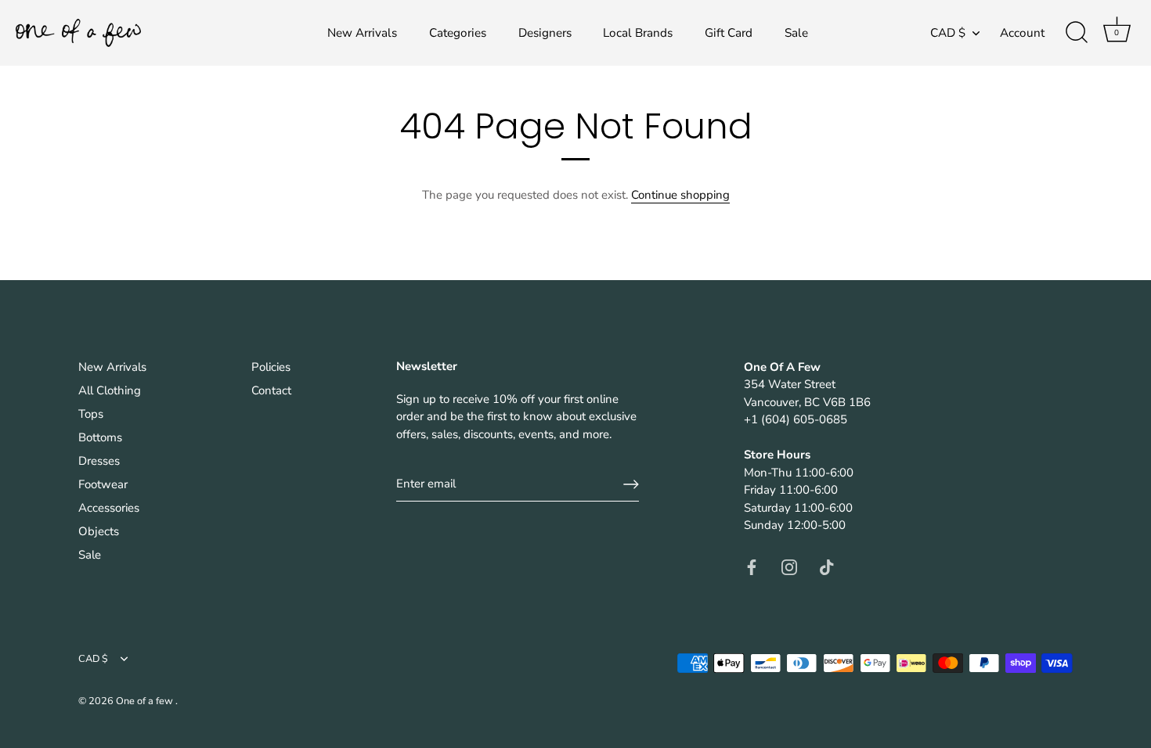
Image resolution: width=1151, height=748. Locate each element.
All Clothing (109, 390)
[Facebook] (752, 566)
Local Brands (638, 33)
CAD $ (947, 33)
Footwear (103, 484)
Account (1022, 33)
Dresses (99, 461)
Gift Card (728, 33)
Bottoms (100, 437)
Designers (545, 33)
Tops (90, 414)
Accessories (108, 508)
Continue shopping (680, 195)
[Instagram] (789, 566)
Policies (270, 367)
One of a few (145, 701)
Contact (271, 390)
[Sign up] (631, 484)
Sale (796, 33)
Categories (457, 33)
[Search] (1076, 33)
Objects (98, 531)
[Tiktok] (827, 566)
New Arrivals (362, 33)
